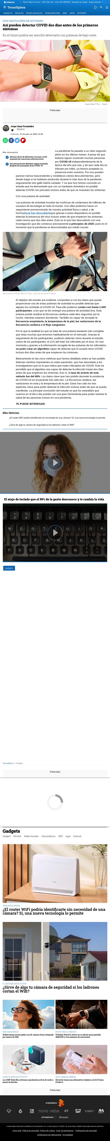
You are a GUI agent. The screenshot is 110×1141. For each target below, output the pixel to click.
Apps (72, 13)
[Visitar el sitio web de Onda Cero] (78, 1111)
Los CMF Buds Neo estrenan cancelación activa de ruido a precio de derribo (28, 1081)
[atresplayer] (96, 7)
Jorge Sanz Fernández (22, 126)
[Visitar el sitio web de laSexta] (20, 1111)
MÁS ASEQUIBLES (11, 1031)
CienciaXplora (52, 13)
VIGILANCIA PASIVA (11, 905)
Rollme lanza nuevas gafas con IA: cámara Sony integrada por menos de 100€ (28, 1036)
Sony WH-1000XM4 (62, 2)
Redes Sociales (34, 13)
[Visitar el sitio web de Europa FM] (89, 1111)
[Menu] (106, 7)
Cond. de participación (64, 1131)
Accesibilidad (68, 1135)
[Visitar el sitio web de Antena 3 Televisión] (9, 1111)
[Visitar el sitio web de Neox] (32, 1111)
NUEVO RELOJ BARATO (66, 1031)
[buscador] (101, 7)
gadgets (9, 568)
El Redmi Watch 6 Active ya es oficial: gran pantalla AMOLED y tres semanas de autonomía (78, 1036)
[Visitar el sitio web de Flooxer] (63, 1117)
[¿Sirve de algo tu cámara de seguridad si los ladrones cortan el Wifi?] (55, 951)
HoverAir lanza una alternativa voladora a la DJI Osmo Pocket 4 (80, 1081)
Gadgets (7, 13)
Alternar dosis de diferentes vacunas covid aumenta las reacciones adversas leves (28, 158)
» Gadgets (18, 763)
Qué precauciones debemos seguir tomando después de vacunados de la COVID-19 (29, 165)
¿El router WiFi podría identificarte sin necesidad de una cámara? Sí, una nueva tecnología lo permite (57, 418)
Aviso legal (17, 1131)
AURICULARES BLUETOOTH (15, 1077)
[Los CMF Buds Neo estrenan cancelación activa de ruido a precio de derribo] (28, 1060)
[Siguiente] (105, 2)
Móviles (19, 13)
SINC (65, 13)
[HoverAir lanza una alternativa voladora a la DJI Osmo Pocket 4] (81, 1060)
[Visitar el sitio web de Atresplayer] (49, 1117)
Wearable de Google (79, 2)
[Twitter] (12, 130)
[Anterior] (20, 2)
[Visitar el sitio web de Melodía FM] (101, 1111)
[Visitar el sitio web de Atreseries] (66, 1111)
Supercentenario (95, 2)
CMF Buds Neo (48, 2)
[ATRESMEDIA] (55, 1103)
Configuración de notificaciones (49, 1135)
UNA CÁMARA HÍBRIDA (66, 1077)
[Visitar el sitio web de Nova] (43, 1111)
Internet (82, 13)
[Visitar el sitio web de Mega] (55, 1111)
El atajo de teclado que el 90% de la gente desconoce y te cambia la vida (54, 499)
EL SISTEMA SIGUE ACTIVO (15, 983)
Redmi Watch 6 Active (31, 2)
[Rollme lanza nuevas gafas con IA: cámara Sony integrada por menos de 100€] (28, 1014)
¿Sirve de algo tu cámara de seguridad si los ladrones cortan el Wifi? (41, 425)
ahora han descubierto (37, 213)
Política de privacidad (30, 1131)
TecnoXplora (8, 763)
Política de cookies (47, 1131)
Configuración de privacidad (86, 1131)
